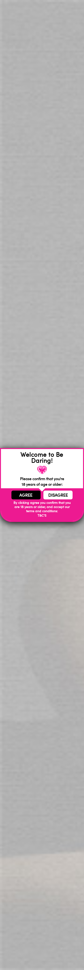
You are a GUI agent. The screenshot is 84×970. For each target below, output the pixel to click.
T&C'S (42, 515)
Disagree (58, 495)
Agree (25, 495)
